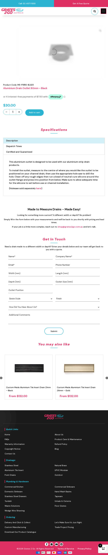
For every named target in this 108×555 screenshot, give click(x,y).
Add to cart (34, 112)
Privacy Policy (84, 548)
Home (7, 434)
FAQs (7, 439)
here (38, 188)
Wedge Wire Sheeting (15, 510)
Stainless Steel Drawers (15, 496)
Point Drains (10, 475)
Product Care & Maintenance (68, 439)
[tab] (54, 140)
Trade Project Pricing (64, 527)
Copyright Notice (12, 449)
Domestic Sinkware (13, 491)
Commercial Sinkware (65, 487)
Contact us (10, 453)
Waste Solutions (12, 506)
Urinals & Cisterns (63, 501)
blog (57, 449)
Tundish (8, 501)
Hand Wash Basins (63, 491)
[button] (103, 11)
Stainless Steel (11, 465)
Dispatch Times (14, 146)
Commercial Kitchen (14, 487)
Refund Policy (61, 444)
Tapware (59, 496)
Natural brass (61, 465)
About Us (59, 434)
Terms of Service (66, 548)
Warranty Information (15, 444)
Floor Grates (60, 506)
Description (12, 140)
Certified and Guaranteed (19, 152)
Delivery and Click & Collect (17, 522)
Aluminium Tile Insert (14, 470)
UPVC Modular (61, 470)
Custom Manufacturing (15, 527)
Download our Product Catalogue (20, 532)
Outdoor (59, 475)
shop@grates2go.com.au (70, 226)
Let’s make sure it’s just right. (68, 522)
